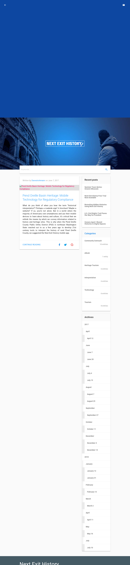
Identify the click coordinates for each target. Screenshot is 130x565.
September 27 (92, 415)
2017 (87, 324)
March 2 (90, 506)
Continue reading (31, 245)
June (88, 345)
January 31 (91, 478)
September (90, 408)
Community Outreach (96, 242)
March (88, 499)
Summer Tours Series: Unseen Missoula (93, 188)
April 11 (90, 520)
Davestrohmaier (38, 180)
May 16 (90, 534)
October (89, 422)
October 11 (91, 429)
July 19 (90, 380)
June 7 (90, 352)
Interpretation (96, 279)
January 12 (91, 471)
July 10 (90, 548)
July (87, 366)
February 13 (92, 492)
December (90, 436)
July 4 (89, 373)
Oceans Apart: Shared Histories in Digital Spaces (95, 223)
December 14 (92, 450)
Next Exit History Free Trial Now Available (95, 197)
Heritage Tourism (96, 267)
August (89, 387)
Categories (90, 233)
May (87, 527)
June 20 (90, 359)
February (89, 485)
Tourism (96, 304)
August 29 (91, 401)
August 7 (90, 394)
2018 (87, 457)
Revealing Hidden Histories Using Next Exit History (96, 205)
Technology (96, 291)
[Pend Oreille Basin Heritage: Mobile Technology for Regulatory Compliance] (49, 187)
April (88, 331)
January (89, 464)
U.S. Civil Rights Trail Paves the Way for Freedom (96, 214)
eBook (96, 255)
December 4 (92, 443)
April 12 (90, 338)
